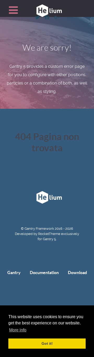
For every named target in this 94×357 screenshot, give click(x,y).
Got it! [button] (47, 343)
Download (77, 272)
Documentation (44, 272)
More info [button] (17, 330)
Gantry (14, 272)
